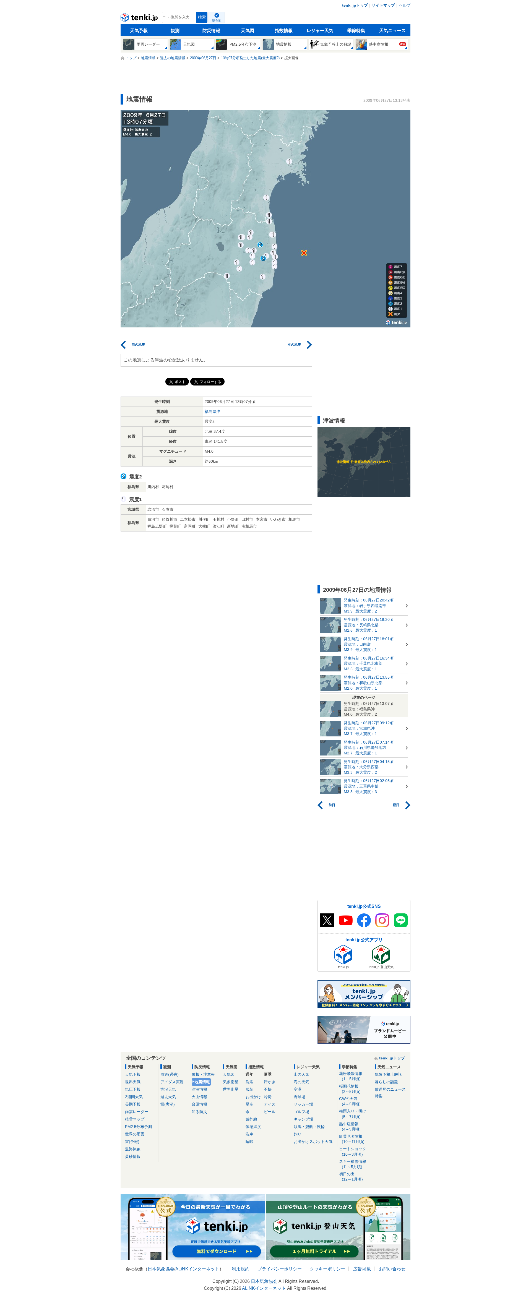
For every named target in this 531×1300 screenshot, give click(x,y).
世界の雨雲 (134, 1134)
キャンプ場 (303, 1119)
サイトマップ (383, 5)
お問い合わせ (392, 1269)
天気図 (247, 30)
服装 (249, 1089)
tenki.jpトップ (355, 5)
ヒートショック (352, 1151)
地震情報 (202, 1082)
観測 (175, 30)
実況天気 (168, 1089)
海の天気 (301, 1082)
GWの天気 (350, 1101)
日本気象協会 (161, 1269)
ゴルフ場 (301, 1111)
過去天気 (168, 1097)
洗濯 (249, 1082)
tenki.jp (140, 19)
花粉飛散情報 (350, 1076)
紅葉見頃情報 (352, 1139)
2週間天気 (134, 1097)
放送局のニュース (390, 1089)
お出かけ (253, 1097)
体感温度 (253, 1126)
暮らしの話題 (386, 1082)
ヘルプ (404, 5)
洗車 (249, 1134)
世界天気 (132, 1082)
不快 (268, 1089)
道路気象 (132, 1149)
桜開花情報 (350, 1089)
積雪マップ (134, 1119)
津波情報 (199, 1089)
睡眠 (249, 1141)
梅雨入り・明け (352, 1114)
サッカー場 (303, 1104)
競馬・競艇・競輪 (309, 1126)
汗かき (269, 1082)
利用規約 (240, 1269)
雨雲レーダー (136, 1111)
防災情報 (211, 30)
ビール (269, 1111)
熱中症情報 (350, 1126)
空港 (297, 1089)
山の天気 (301, 1074)
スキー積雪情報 (352, 1164)
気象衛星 (230, 1082)
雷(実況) (167, 1104)
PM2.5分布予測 (138, 1126)
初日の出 (351, 1176)
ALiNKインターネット (197, 1269)
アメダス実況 (172, 1082)
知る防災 (199, 1111)
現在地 (216, 20)
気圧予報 (132, 1089)
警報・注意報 (203, 1074)
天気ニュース (392, 30)
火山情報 (199, 1097)
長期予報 (132, 1104)
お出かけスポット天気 (313, 1141)
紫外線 (251, 1119)
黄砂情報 (132, 1156)
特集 (378, 1096)
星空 (249, 1104)
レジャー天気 (320, 30)
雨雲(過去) (169, 1074)
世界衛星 (230, 1089)
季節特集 (356, 30)
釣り (297, 1134)
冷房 (268, 1097)
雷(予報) (132, 1141)
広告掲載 (362, 1269)
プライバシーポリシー (279, 1269)
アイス (269, 1104)
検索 (202, 17)
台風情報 (199, 1104)
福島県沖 (212, 411)
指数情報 (284, 30)
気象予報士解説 (388, 1074)
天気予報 (139, 30)
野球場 (299, 1097)
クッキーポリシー (327, 1269)
